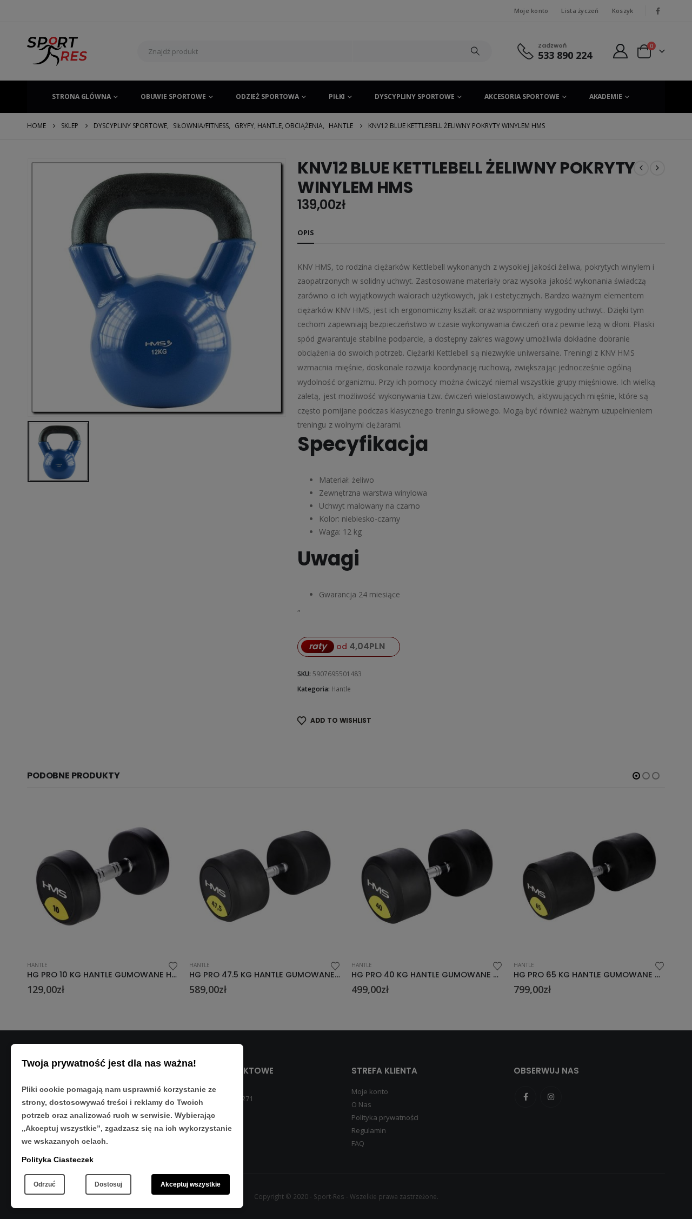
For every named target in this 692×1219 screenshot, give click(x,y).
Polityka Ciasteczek (58, 1159)
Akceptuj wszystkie (191, 1184)
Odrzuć (45, 1184)
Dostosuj (108, 1184)
